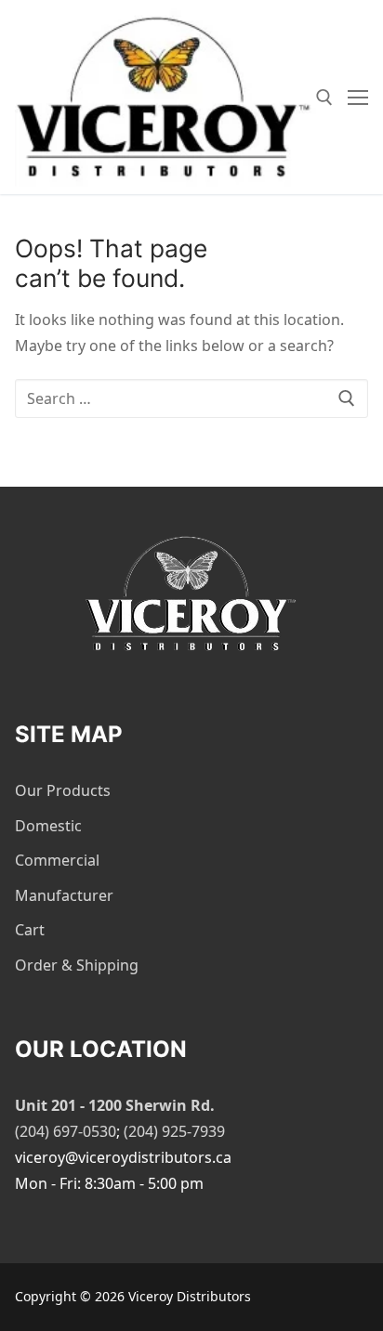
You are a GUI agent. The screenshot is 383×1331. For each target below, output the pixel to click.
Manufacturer (64, 895)
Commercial (57, 860)
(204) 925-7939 (174, 1131)
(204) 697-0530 (65, 1131)
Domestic (48, 826)
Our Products (63, 790)
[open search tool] (324, 97)
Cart (30, 930)
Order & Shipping (77, 965)
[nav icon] (358, 97)
